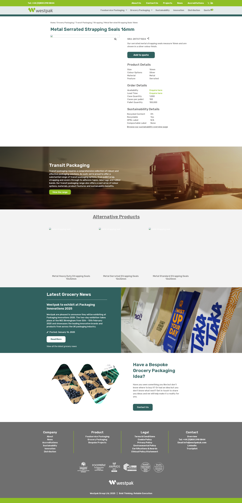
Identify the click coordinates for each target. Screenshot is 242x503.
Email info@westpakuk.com (192, 442)
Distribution (50, 451)
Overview (192, 436)
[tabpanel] (121, 253)
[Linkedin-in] (212, 3)
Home (52, 23)
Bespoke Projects (97, 442)
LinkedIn (192, 445)
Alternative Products (116, 216)
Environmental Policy (144, 445)
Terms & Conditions (144, 436)
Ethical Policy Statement (144, 451)
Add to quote (141, 55)
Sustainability (50, 445)
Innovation (50, 448)
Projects (167, 3)
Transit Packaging (83, 23)
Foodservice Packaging (97, 436)
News (180, 3)
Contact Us (152, 3)
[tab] (121, 217)
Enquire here (155, 90)
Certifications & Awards (144, 448)
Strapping (98, 23)
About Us (136, 3)
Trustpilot (192, 448)
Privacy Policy (144, 442)
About (50, 436)
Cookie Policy (145, 439)
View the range (60, 192)
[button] (56, 339)
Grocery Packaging (65, 23)
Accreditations (196, 3)
